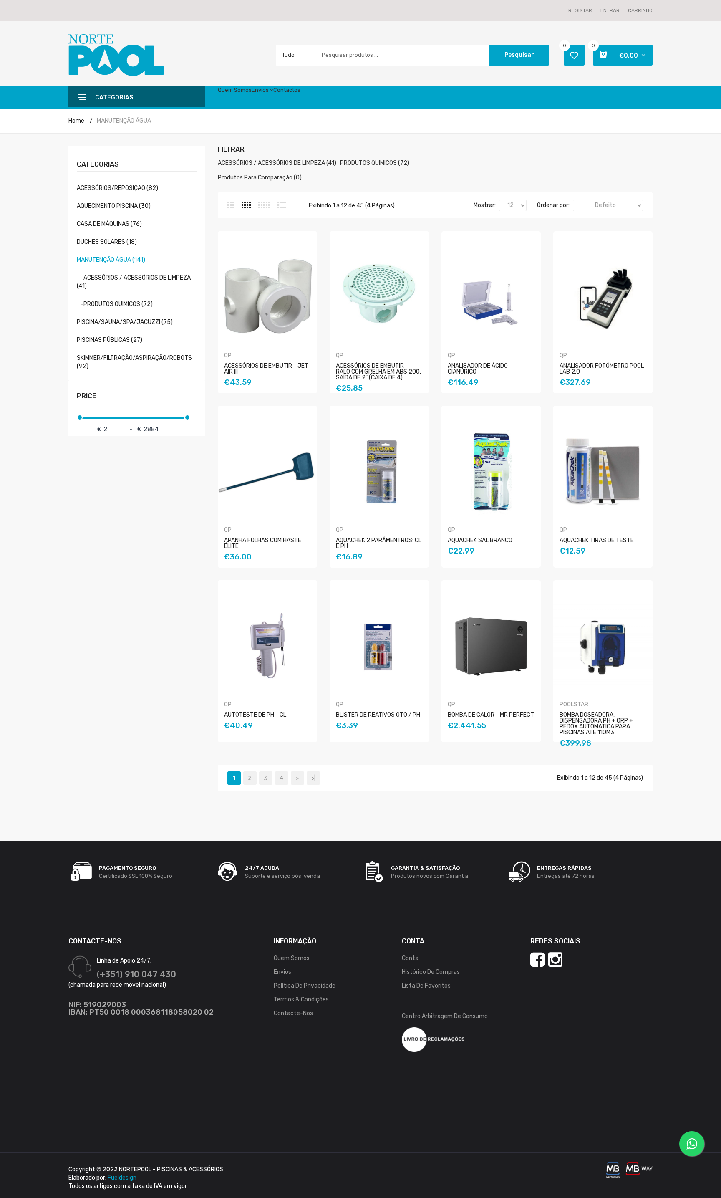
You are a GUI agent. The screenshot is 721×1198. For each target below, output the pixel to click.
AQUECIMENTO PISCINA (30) (114, 206)
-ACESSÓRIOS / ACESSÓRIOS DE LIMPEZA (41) (134, 282)
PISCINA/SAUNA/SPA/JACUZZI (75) (125, 322)
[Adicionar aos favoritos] (273, 397)
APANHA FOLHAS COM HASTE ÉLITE (262, 543)
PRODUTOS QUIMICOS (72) (374, 163)
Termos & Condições (301, 999)
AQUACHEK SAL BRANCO (480, 540)
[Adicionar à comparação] (284, 397)
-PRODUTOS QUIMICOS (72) (115, 304)
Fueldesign (122, 1177)
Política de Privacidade (304, 985)
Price (86, 396)
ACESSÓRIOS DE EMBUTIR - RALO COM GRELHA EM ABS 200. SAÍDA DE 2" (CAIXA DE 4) (378, 371)
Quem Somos (292, 958)
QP (228, 355)
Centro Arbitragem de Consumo (445, 1016)
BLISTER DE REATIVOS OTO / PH (378, 714)
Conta (410, 958)
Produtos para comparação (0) (260, 177)
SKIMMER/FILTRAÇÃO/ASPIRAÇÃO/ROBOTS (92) (134, 362)
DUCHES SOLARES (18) (107, 241)
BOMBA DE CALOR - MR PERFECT (491, 714)
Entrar (610, 10)
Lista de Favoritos (426, 985)
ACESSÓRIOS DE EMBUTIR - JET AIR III (266, 368)
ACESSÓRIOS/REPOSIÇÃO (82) (117, 188)
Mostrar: (485, 205)
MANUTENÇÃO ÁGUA (124, 120)
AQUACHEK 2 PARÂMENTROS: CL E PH (378, 543)
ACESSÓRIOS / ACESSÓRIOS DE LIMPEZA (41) (277, 163)
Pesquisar (519, 54)
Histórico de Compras (431, 972)
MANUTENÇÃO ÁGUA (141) (111, 259)
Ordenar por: (553, 205)
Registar (580, 10)
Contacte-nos (293, 1013)
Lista (281, 205)
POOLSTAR (574, 704)
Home (76, 120)
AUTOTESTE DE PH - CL (255, 714)
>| (313, 778)
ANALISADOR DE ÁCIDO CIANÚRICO (478, 368)
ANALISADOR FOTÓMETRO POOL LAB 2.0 (602, 368)
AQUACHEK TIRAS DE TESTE (597, 540)
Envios (282, 972)
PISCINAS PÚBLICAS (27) (109, 340)
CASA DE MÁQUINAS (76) (109, 223)
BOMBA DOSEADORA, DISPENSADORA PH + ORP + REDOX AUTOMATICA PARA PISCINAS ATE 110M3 (596, 723)
